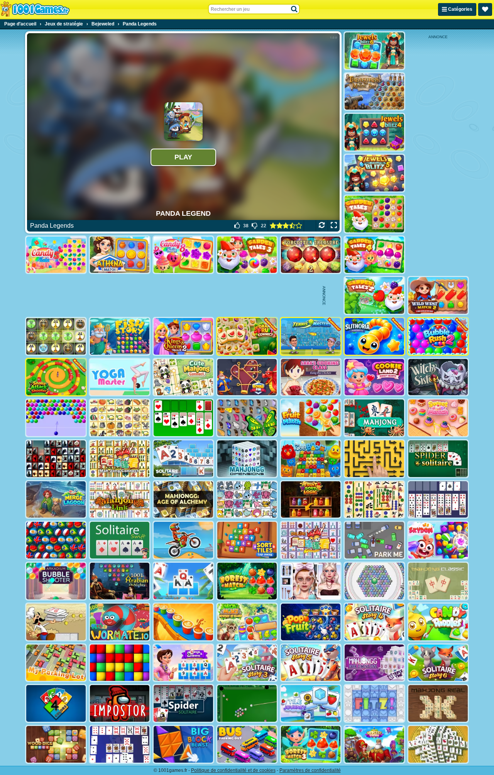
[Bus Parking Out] (247, 744)
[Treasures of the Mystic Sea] (374, 91)
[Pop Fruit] (311, 621)
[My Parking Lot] (56, 662)
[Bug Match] (56, 336)
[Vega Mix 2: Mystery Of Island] (247, 621)
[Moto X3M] (183, 540)
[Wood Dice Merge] (56, 744)
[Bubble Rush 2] (438, 336)
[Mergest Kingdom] (374, 744)
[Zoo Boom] (311, 458)
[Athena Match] (120, 254)
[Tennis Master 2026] (311, 336)
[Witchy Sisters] (438, 377)
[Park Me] (374, 540)
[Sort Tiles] (247, 540)
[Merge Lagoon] (56, 499)
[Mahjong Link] (120, 499)
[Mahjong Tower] (438, 744)
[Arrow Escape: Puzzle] (374, 458)
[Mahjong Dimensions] (247, 458)
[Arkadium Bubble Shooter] (56, 581)
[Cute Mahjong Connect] (183, 377)
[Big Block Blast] (183, 744)
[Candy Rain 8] (183, 254)
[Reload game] (322, 226)
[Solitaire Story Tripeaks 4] (374, 621)
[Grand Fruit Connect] (247, 336)
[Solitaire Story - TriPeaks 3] (247, 662)
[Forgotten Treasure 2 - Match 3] (311, 254)
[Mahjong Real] (438, 703)
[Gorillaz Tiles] (56, 458)
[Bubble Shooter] (56, 417)
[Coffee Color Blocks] (183, 621)
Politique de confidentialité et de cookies (233, 770)
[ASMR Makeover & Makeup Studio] (311, 581)
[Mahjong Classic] (438, 581)
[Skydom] (438, 540)
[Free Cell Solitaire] (438, 499)
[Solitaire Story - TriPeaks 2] (183, 458)
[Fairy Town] (374, 581)
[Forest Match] (247, 581)
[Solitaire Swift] (120, 540)
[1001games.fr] (35, 9)
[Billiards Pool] (247, 703)
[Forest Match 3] (311, 744)
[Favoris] (485, 9)
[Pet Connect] (247, 499)
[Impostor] (120, 703)
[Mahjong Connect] (120, 458)
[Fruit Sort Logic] (311, 499)
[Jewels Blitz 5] (374, 173)
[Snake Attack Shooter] (56, 377)
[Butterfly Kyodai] (247, 417)
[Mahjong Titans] (374, 499)
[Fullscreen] (334, 226)
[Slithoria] (374, 336)
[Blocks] (120, 662)
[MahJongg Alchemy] (183, 499)
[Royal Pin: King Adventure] (247, 377)
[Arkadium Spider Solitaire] (183, 703)
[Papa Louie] (56, 621)
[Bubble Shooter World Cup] (56, 540)
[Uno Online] (56, 703)
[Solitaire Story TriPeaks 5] (311, 662)
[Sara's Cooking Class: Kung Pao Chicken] (311, 377)
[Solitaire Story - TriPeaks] (183, 581)
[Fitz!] (374, 703)
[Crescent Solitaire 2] (120, 744)
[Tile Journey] (311, 703)
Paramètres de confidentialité (310, 770)
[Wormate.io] (120, 621)
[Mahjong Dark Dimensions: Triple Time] (374, 662)
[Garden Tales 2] (374, 295)
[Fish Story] (120, 336)
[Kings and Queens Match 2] (183, 336)
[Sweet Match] (438, 417)
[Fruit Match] (311, 417)
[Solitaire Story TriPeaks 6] (438, 662)
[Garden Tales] (374, 214)
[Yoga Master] (120, 377)
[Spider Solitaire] (438, 458)
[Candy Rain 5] (56, 254)
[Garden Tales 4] (374, 254)
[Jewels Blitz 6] (374, 50)
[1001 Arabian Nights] (120, 581)
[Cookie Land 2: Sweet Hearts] (374, 377)
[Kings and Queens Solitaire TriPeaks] (183, 662)
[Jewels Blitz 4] (374, 132)
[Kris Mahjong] (120, 417)
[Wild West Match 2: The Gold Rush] (438, 295)
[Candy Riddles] (438, 621)
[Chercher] (294, 9)
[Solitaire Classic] (183, 417)
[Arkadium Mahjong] (374, 417)
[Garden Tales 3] (247, 254)
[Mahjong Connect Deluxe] (311, 540)
